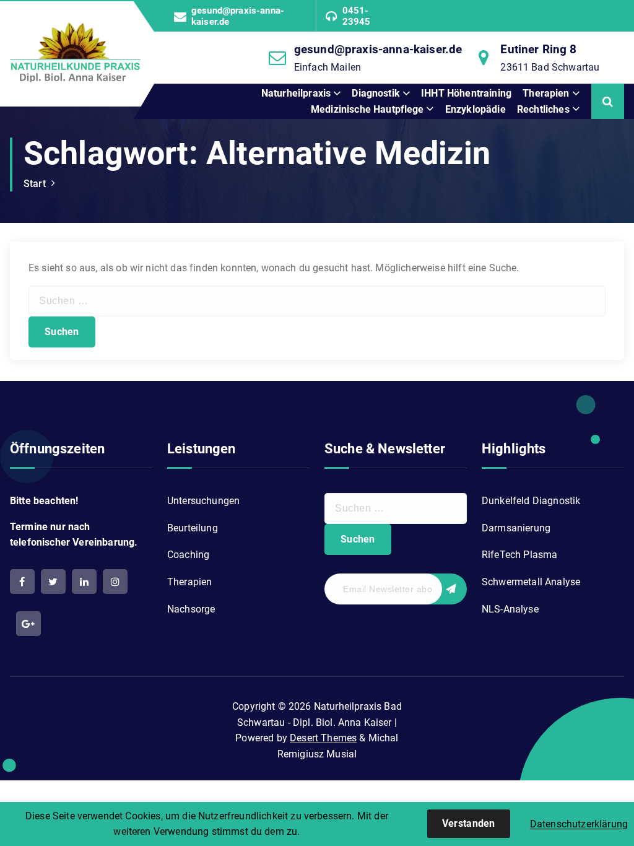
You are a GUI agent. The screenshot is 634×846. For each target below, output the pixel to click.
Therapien (546, 93)
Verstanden (468, 823)
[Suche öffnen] (607, 101)
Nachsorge (191, 609)
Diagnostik (376, 93)
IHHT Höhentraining (466, 93)
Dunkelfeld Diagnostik (531, 501)
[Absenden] (445, 588)
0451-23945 (356, 16)
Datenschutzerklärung (579, 824)
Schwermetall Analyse (531, 582)
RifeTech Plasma (519, 554)
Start (35, 184)
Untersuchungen (203, 501)
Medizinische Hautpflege (367, 109)
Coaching (188, 554)
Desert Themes (323, 738)
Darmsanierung (516, 528)
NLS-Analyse (510, 609)
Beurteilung (192, 528)
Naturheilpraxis (296, 93)
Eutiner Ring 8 (538, 49)
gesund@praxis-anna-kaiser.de (237, 16)
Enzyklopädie (475, 109)
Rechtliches (543, 109)
